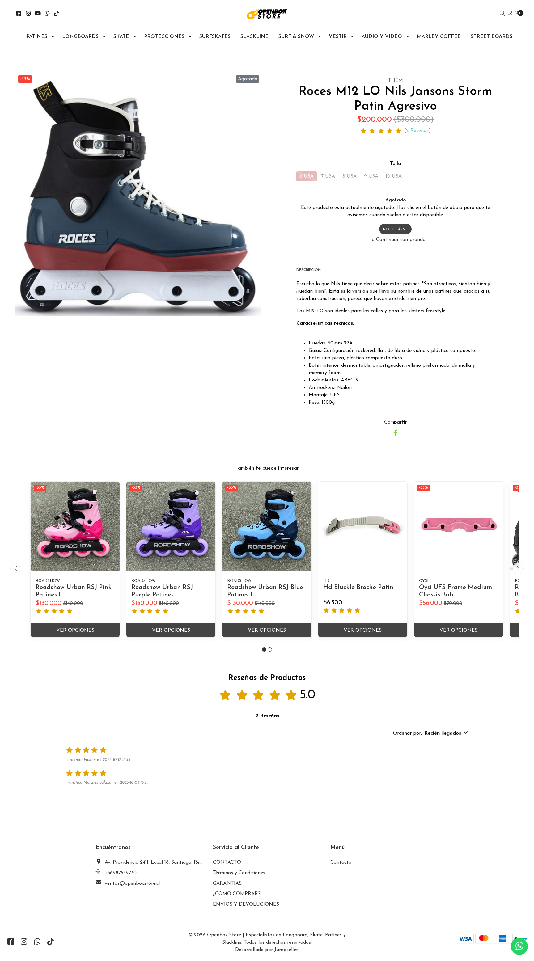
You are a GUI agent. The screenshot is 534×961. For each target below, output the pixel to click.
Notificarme (395, 229)
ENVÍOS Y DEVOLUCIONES (246, 904)
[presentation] (15, 568)
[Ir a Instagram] (28, 14)
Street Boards (491, 36)
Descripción (308, 270)
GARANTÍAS (227, 883)
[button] (264, 649)
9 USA (371, 176)
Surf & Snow (296, 36)
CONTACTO (227, 862)
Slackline (254, 36)
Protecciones (164, 36)
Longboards (80, 36)
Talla (395, 163)
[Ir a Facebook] (19, 14)
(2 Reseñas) (417, 130)
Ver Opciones (75, 630)
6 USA (306, 176)
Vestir (338, 36)
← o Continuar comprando (395, 239)
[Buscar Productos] (502, 13)
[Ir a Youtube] (38, 14)
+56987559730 (121, 872)
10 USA (394, 176)
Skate (121, 36)
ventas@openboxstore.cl (132, 883)
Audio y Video (382, 36)
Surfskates (215, 36)
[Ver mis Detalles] (510, 13)
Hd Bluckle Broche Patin (358, 587)
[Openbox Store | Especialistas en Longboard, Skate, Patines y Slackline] (267, 14)
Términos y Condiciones (239, 872)
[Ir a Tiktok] (56, 14)
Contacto (340, 862)
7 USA (328, 176)
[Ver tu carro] (517, 13)
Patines (36, 36)
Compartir (395, 422)
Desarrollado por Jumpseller (266, 949)
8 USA (349, 176)
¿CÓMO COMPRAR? (237, 893)
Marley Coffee (439, 36)
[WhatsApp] (47, 14)
